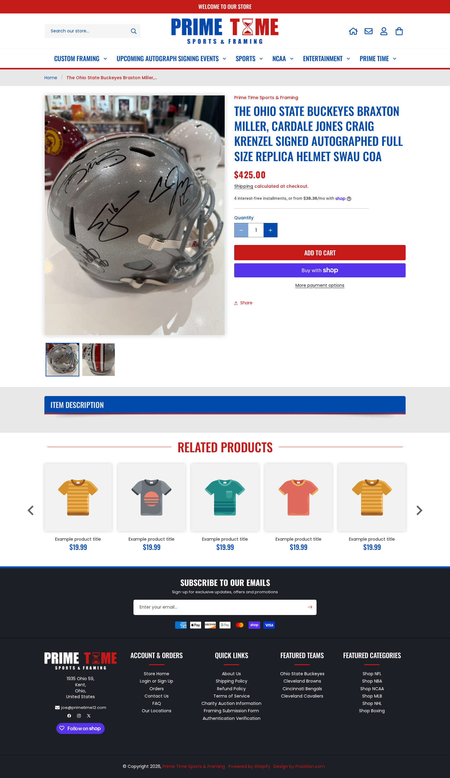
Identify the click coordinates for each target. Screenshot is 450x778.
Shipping (243, 186)
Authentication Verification (232, 718)
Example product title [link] (78, 539)
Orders (156, 688)
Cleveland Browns (302, 681)
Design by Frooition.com (299, 766)
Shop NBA (372, 681)
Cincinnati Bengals (302, 688)
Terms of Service (231, 696)
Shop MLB (372, 696)
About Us (231, 674)
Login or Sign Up (156, 681)
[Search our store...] (134, 31)
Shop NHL (372, 703)
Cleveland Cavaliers (302, 696)
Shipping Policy (231, 681)
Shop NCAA (372, 688)
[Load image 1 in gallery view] (62, 359)
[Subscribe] (310, 607)
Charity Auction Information (231, 703)
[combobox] (93, 31)
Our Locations (156, 711)
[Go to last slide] (31, 510)
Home (50, 78)
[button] (399, 31)
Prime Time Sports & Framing (194, 766)
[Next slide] (419, 510)
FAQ (156, 703)
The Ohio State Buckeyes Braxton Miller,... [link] (111, 78)
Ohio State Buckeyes (302, 674)
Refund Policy (231, 688)
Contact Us (156, 696)
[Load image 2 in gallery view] (98, 359)
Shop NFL (372, 674)
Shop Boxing (372, 711)
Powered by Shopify (249, 766)
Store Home (156, 674)
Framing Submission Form (231, 711)
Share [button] (246, 303)
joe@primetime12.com (83, 707)
